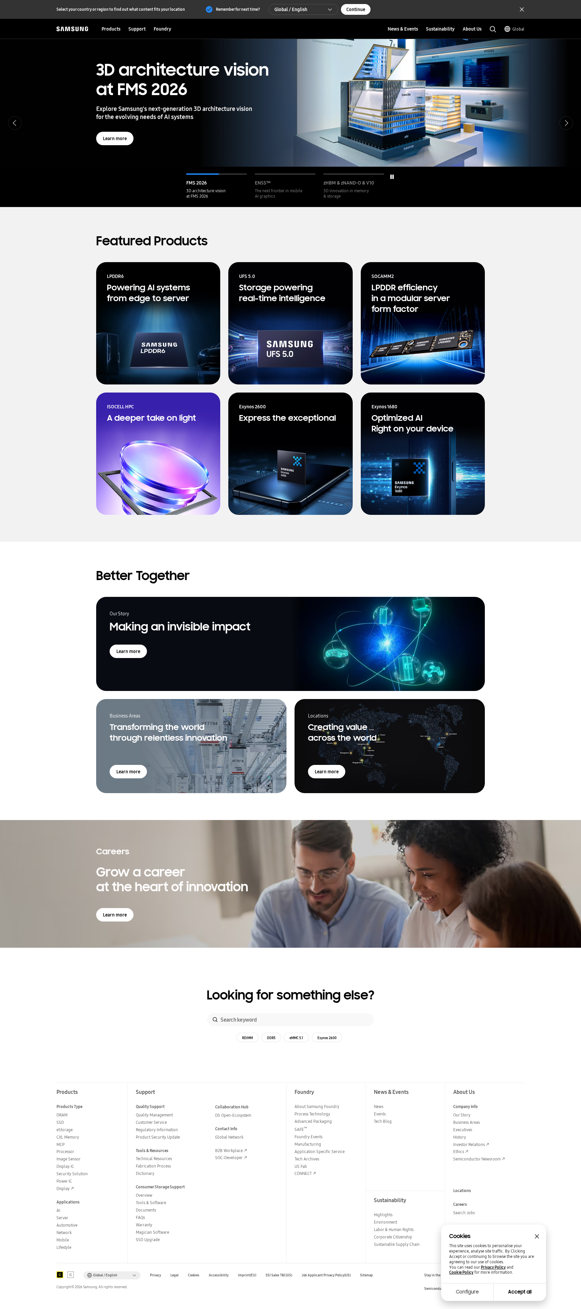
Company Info (465, 1106)
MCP (60, 1144)
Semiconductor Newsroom (477, 1159)
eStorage (64, 1130)
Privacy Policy (493, 1267)
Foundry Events (308, 1137)
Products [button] (111, 29)
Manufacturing (308, 1144)
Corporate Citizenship (393, 1237)
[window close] (537, 1236)
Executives (462, 1130)
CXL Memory (67, 1137)
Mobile (62, 1240)
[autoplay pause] (392, 176)
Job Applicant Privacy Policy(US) (326, 1275)
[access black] (59, 1274)
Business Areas (466, 1122)
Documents (146, 1210)
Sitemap (366, 1275)
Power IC (64, 1181)
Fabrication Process (153, 1166)
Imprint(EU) (247, 1275)
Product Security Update (158, 1137)
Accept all (520, 1292)
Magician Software (152, 1232)
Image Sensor (68, 1159)
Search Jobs (464, 1213)
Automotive (66, 1225)
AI (58, 1210)
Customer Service (151, 1122)
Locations (462, 1190)
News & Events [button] (403, 29)
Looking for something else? (291, 995)
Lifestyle (63, 1247)
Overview (144, 1195)
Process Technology (312, 1114)
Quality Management (154, 1115)
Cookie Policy (461, 1272)
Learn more (115, 138)
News (378, 1106)
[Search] (215, 1019)
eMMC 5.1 (296, 1037)
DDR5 (271, 1037)
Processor (65, 1151)
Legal (174, 1275)
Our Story (461, 1115)
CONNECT (303, 1173)
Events (380, 1114)
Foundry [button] (162, 29)
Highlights (383, 1215)
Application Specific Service (320, 1151)
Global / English (290, 9)
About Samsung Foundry (317, 1106)
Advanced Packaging (313, 1121)
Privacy (155, 1275)
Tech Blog (383, 1121)
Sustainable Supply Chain (397, 1244)
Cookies (193, 1275)
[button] (216, 186)
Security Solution (72, 1174)
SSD (60, 1122)
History (459, 1137)
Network (64, 1232)
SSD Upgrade (148, 1239)
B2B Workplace (229, 1150)
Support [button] (137, 29)
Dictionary (145, 1173)
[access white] (70, 1274)
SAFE (301, 1129)
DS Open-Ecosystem (233, 1115)
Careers (460, 1204)
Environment (385, 1222)
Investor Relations (469, 1144)
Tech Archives (307, 1159)
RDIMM (247, 1037)
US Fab (301, 1166)
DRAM (62, 1115)
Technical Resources (154, 1158)
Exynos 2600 (327, 1037)
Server (62, 1218)
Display (63, 1188)
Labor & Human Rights (394, 1229)
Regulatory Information (157, 1130)
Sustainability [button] (440, 29)
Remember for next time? (238, 9)
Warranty (144, 1225)
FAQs (140, 1217)
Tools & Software (151, 1202)
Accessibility (219, 1275)
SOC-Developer (229, 1157)
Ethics (458, 1151)
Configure (467, 1292)
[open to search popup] (493, 29)
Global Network (229, 1137)
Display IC (65, 1166)
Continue (355, 9)
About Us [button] (472, 29)
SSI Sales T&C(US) (279, 1275)
